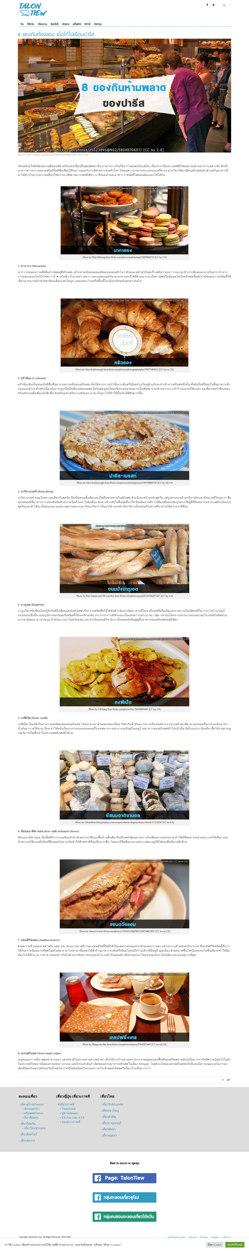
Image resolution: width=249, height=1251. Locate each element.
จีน (22, 24)
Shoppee (215, 1237)
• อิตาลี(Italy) (30, 1117)
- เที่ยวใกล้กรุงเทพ (111, 1104)
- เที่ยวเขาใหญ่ (109, 1110)
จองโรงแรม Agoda (176, 1237)
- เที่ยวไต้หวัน (27, 1123)
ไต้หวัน (30, 24)
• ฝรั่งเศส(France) (32, 1113)
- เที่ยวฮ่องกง (27, 1140)
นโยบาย (226, 1237)
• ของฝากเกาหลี (70, 1121)
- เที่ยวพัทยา (108, 1129)
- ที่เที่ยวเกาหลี (65, 1104)
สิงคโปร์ (55, 24)
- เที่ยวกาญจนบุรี (110, 1123)
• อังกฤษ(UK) (30, 1108)
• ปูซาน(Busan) (69, 1113)
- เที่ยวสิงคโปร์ (28, 1134)
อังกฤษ (98, 24)
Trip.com (193, 1237)
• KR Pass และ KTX (72, 1117)
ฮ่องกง (65, 24)
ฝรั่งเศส (77, 24)
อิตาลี (87, 24)
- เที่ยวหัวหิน (108, 1116)
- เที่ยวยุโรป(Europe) (31, 1104)
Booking (204, 1237)
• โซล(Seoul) (67, 1108)
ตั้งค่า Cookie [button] (214, 1244)
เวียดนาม (42, 24)
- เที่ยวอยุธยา (108, 1135)
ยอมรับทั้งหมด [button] (234, 1244)
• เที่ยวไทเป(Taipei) (34, 1128)
